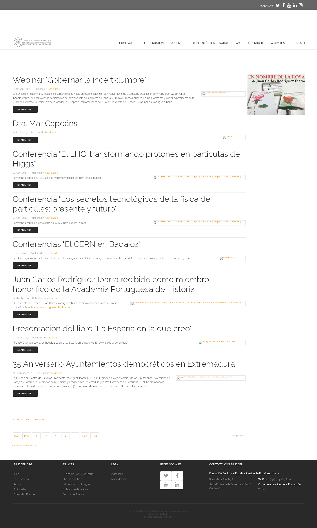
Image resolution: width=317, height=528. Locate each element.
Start (16, 436)
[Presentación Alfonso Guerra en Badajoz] (220, 342)
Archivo (18, 484)
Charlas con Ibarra (73, 479)
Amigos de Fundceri (249, 43)
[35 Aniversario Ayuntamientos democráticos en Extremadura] (209, 378)
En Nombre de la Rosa (75, 489)
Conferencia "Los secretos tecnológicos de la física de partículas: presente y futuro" (111, 203)
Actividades (51, 132)
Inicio (16, 474)
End (94, 436)
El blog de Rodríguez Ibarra (78, 474)
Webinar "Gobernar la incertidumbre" (79, 79)
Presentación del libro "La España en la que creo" (102, 328)
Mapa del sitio (119, 479)
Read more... (25, 109)
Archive (176, 43)
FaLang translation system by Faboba (24, 445)
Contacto (263, 489)
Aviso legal (117, 474)
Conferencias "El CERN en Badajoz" (77, 244)
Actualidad (54, 89)
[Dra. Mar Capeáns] (233, 137)
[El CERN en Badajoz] (231, 258)
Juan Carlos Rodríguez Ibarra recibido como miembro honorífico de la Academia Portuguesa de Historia (111, 284)
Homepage (126, 43)
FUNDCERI (32, 42)
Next (85, 436)
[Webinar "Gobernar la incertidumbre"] (222, 94)
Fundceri (163, 514)
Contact (299, 43)
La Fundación (21, 479)
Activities (278, 43)
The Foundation (152, 43)
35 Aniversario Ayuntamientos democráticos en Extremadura (124, 363)
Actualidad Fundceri (25, 494)
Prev (26, 436)
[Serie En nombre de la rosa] (276, 114)
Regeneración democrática (209, 43)
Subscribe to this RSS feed (31, 419)
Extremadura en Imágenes (77, 484)
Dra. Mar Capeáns (45, 123)
